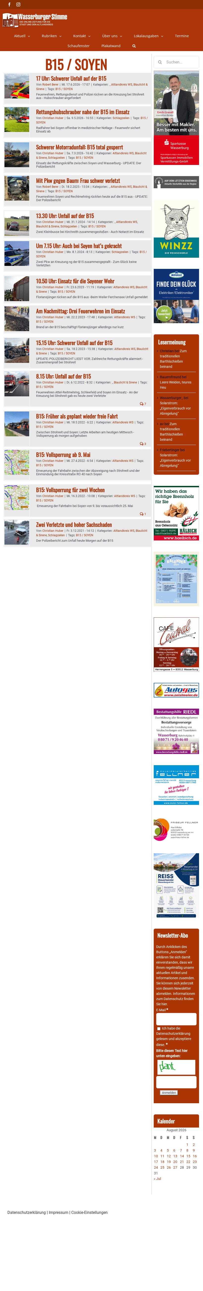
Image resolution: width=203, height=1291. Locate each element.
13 (175, 1156)
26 (169, 1167)
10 (156, 1156)
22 (188, 1162)
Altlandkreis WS (121, 84)
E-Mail (162, 1010)
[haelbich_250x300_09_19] (176, 488)
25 (162, 1167)
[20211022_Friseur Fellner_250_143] (176, 818)
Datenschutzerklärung (173, 1034)
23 (195, 1162)
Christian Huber (52, 118)
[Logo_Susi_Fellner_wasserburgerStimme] (176, 768)
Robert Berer (50, 84)
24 (156, 1167)
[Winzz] (176, 202)
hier (164, 1004)
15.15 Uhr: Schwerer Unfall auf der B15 (74, 342)
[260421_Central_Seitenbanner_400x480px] (176, 620)
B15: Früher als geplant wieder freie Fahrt (77, 416)
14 (182, 1156)
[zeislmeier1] (176, 685)
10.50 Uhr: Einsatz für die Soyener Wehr (75, 281)
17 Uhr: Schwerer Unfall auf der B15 (71, 78)
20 (175, 1162)
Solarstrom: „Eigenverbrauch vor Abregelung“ (175, 408)
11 (162, 1156)
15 (188, 1156)
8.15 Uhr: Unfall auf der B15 (63, 376)
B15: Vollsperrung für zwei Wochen (70, 490)
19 (169, 1162)
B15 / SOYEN (64, 89)
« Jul (157, 1179)
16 (195, 1156)
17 (156, 1162)
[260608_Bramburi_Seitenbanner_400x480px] (176, 554)
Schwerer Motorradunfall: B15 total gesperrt (79, 147)
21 (182, 1162)
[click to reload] (176, 1067)
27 (175, 1167)
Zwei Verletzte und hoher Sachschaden (74, 524)
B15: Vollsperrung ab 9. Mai (63, 454)
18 (162, 1162)
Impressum (58, 1212)
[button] (134, 46)
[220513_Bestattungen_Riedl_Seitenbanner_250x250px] (176, 711)
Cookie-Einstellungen (89, 1212)
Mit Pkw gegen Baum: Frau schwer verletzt (78, 180)
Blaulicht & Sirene (47, 226)
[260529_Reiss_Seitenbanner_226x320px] (176, 856)
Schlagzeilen (121, 118)
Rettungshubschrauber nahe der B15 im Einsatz (82, 112)
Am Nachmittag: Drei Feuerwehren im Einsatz (80, 311)
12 (169, 1156)
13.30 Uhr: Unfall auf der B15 (65, 216)
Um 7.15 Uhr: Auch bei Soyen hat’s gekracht (79, 246)
